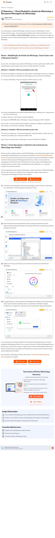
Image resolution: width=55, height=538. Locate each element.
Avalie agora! (50, 19)
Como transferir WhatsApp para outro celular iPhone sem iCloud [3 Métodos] (27, 415)
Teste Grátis (37, 396)
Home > (5, 7)
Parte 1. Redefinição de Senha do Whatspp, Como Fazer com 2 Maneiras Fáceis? (27, 45)
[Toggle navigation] (50, 2)
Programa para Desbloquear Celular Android (17, 430)
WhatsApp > (10, 7)
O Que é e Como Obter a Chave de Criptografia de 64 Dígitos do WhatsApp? (27, 418)
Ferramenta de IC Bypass (12, 433)
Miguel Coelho (8, 17)
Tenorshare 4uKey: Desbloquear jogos (16, 436)
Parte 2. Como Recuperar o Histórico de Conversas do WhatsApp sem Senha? (26, 48)
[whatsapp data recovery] (13, 387)
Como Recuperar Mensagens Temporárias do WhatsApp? (21, 420)
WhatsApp (19, 19)
